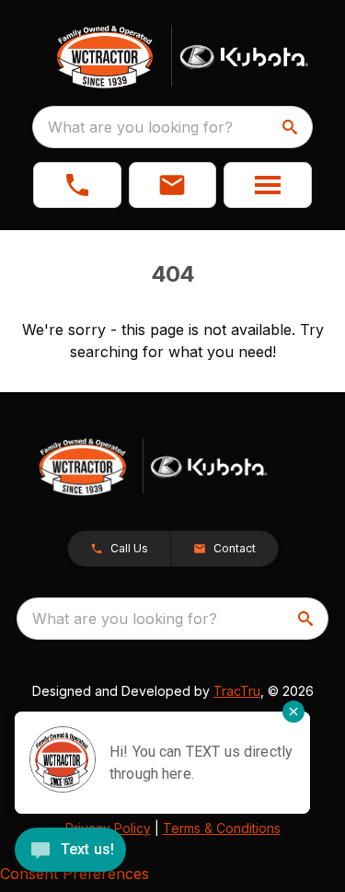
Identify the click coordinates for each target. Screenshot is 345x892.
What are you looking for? (140, 127)
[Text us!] (70, 851)
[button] (77, 185)
